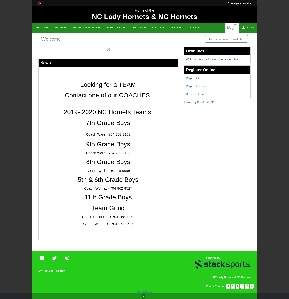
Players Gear (194, 78)
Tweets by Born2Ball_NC (199, 102)
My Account (45, 270)
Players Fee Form (197, 86)
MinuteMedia (144, 292)
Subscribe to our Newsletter (226, 38)
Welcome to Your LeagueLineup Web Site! (212, 59)
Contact (60, 270)
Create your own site (239, 3)
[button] (248, 28)
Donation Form (195, 94)
